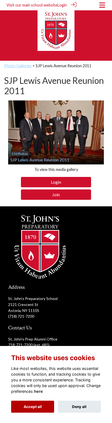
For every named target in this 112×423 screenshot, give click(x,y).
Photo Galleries (18, 65)
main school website (39, 5)
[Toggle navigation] (102, 5)
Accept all (33, 406)
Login (62, 5)
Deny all (79, 406)
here (38, 391)
